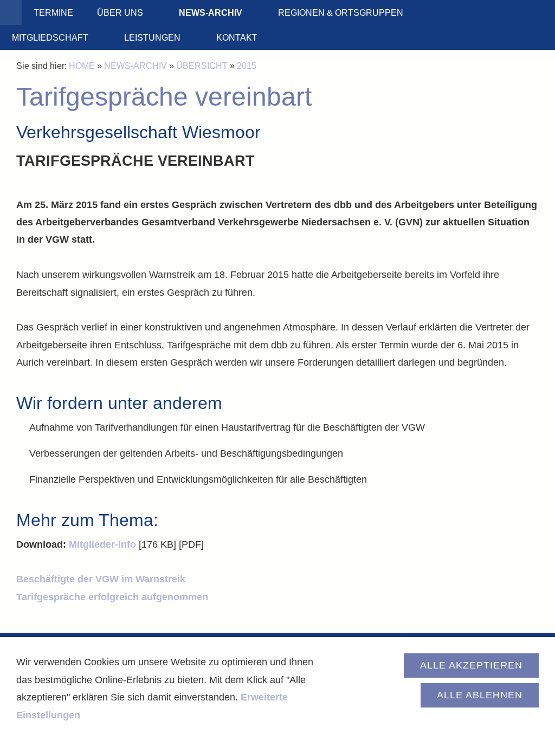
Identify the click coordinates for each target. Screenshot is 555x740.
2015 (246, 65)
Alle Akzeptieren (471, 665)
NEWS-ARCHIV (135, 65)
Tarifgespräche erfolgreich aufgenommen (112, 597)
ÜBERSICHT (202, 65)
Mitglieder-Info (102, 544)
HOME (82, 65)
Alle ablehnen (479, 695)
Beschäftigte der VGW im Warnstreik (100, 579)
